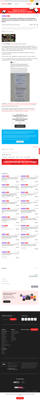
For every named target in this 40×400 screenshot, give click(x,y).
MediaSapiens (4, 332)
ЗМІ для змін (4, 334)
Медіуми (3, 347)
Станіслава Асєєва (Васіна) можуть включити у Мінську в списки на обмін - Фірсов (29, 194)
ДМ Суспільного (4, 333)
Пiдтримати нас (34, 329)
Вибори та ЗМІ (4, 340)
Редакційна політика (14, 331)
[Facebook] (8, 32)
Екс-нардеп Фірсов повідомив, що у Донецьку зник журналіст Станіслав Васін (10, 254)
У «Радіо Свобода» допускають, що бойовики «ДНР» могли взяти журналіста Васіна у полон (28, 245)
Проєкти (3, 329)
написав (12, 43)
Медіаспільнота (23, 176)
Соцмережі (4, 349)
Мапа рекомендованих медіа (6, 345)
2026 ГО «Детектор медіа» (13, 369)
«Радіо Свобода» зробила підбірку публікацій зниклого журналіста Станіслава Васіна (9, 203)
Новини (8, 176)
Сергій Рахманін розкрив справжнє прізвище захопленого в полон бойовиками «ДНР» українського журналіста (28, 236)
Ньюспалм (3, 346)
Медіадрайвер (4, 336)
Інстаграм (3, 353)
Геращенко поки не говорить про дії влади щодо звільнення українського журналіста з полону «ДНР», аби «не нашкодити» (10, 236)
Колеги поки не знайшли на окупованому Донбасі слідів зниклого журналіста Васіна (10, 245)
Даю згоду (20, 398)
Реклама (12, 335)
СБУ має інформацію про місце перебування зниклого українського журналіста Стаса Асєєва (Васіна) (29, 219)
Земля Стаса (4, 227)
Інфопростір (4, 176)
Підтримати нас (13, 337)
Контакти (12, 336)
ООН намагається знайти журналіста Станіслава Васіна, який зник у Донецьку (29, 203)
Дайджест (5, 225)
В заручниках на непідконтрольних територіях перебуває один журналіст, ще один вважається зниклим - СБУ (10, 178)
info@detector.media (12, 368)
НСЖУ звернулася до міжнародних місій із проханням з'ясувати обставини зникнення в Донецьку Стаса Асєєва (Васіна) (28, 211)
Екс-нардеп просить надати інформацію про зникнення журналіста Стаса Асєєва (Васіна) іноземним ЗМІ (9, 219)
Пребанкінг (3, 335)
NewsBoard (3, 337)
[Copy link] (12, 32)
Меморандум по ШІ (14, 333)
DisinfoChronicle (4, 338)
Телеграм (3, 352)
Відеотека (3, 339)
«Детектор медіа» (35, 146)
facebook (3, 350)
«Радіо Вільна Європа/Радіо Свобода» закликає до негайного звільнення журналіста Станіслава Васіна (10, 211)
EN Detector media (5, 341)
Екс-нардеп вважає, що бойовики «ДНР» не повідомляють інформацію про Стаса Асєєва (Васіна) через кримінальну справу (9, 194)
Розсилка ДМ (13, 339)
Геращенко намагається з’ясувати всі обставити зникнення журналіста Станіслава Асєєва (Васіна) (10, 187)
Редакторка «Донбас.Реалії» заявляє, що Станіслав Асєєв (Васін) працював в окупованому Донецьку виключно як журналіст (29, 228)
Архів (12, 340)
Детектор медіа (4, 331)
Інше (2, 225)
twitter (3, 351)
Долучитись (20, 141)
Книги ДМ (13, 334)
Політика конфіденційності (15, 332)
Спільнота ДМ (6, 301)
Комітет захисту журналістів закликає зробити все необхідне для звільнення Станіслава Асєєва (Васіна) (29, 178)
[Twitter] (10, 32)
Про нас (13, 329)
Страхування (29, 3)
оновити (36, 274)
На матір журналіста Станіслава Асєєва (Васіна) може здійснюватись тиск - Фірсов (29, 187)
